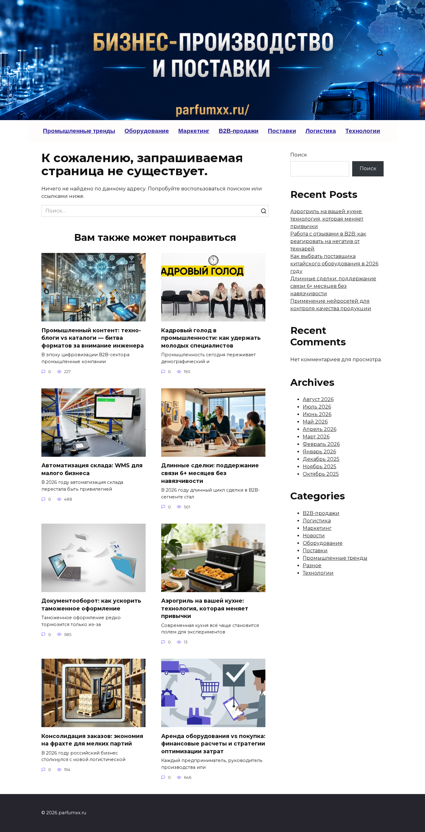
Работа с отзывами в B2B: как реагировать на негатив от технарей (328, 241)
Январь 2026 (319, 452)
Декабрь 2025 (321, 459)
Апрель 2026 (319, 429)
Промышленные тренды (79, 131)
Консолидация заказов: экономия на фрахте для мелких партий (92, 739)
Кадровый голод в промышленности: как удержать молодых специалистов (211, 337)
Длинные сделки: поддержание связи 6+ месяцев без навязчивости (210, 473)
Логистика (321, 131)
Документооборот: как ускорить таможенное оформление (91, 604)
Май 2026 (315, 422)
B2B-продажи (239, 131)
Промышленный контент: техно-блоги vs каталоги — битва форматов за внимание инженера (92, 337)
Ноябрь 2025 (319, 467)
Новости (314, 536)
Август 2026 (318, 399)
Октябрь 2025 (321, 474)
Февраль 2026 (321, 444)
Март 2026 (316, 437)
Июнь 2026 (317, 414)
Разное (312, 565)
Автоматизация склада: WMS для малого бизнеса (91, 469)
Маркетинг (193, 131)
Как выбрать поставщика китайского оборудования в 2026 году (334, 263)
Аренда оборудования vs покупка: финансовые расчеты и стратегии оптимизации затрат (213, 743)
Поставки (282, 131)
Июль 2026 (317, 407)
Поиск (298, 155)
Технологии (362, 131)
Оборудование (146, 131)
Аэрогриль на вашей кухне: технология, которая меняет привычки (204, 608)
